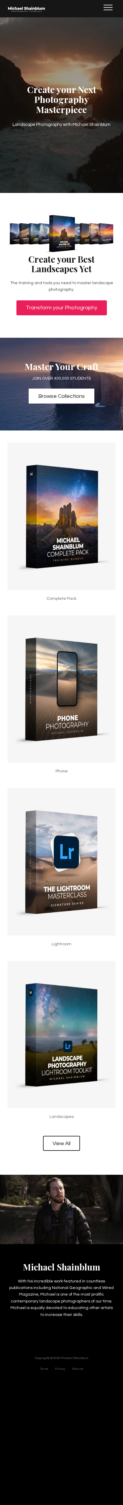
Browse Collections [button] (61, 396)
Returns (77, 1368)
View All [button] (61, 1143)
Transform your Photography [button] (61, 308)
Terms (44, 1368)
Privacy (60, 1368)
